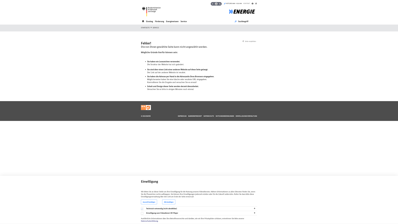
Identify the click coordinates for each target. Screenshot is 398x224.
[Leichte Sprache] (253, 3)
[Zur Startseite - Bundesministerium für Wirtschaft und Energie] (152, 12)
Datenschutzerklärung (149, 221)
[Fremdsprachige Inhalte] (256, 3)
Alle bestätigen (169, 202)
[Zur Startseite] (242, 12)
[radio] (212, 4)
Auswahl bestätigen (149, 202)
